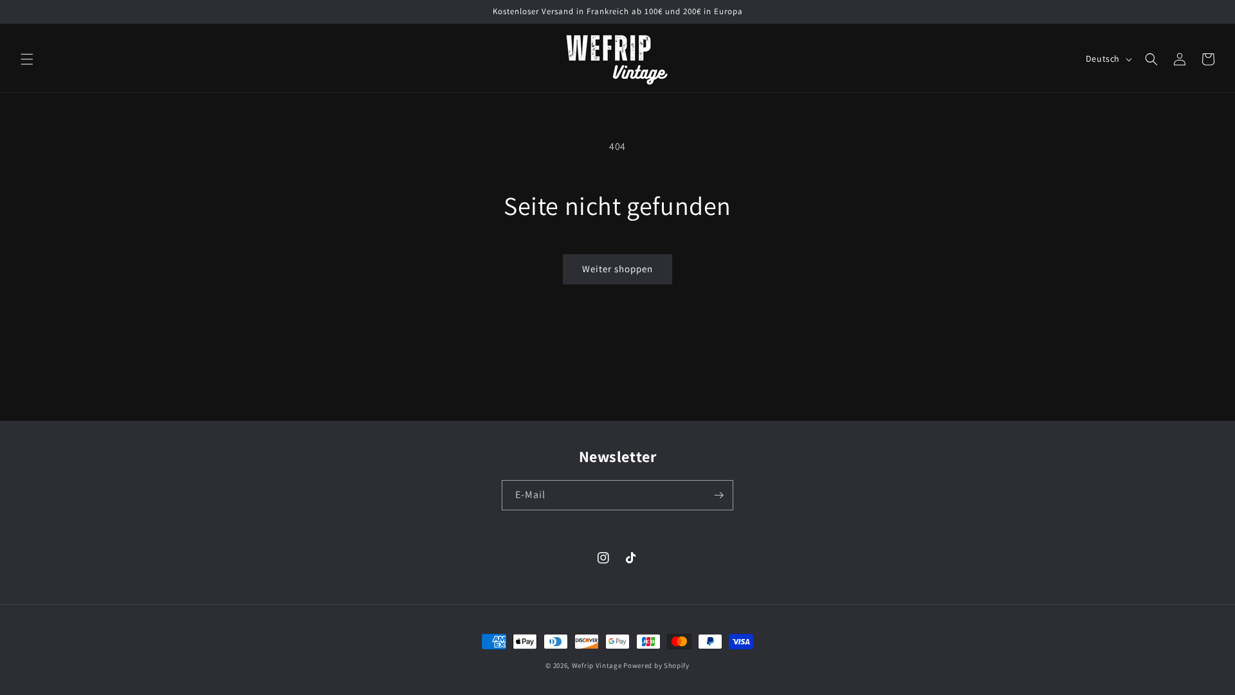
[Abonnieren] (718, 495)
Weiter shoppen (617, 269)
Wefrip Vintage (597, 665)
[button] (27, 59)
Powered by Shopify (656, 665)
